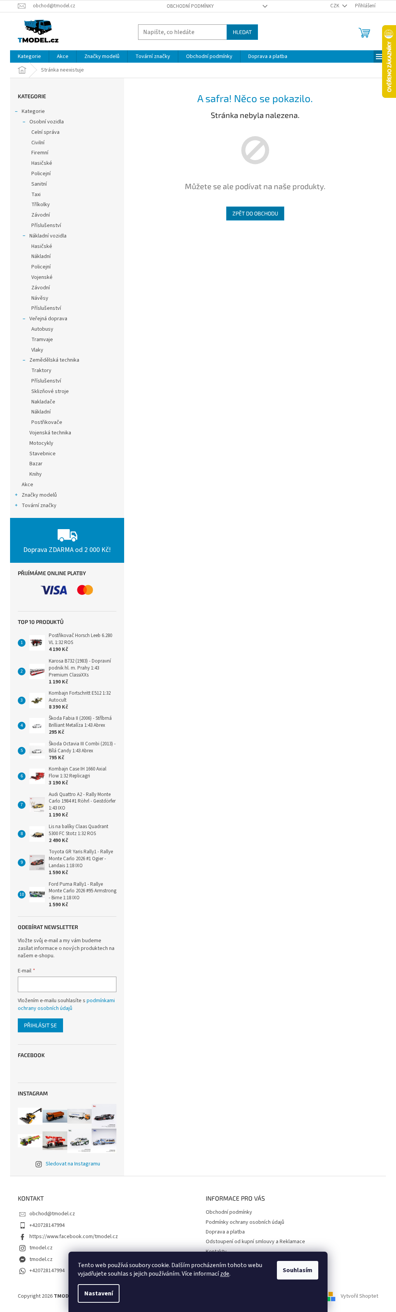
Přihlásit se (40, 1025)
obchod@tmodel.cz (52, 1214)
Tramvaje (42, 339)
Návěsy (39, 298)
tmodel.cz (41, 1248)
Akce (27, 485)
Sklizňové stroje (50, 391)
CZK (335, 5)
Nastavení (98, 1293)
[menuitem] (29, 56)
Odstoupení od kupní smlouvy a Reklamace (255, 1241)
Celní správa (45, 132)
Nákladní (41, 256)
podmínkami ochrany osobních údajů (66, 1004)
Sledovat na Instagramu (73, 1164)
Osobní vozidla (46, 122)
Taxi (36, 194)
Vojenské (42, 277)
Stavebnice (42, 454)
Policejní (41, 174)
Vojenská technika (50, 433)
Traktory (41, 370)
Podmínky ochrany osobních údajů (245, 1222)
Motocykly (41, 443)
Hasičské (41, 163)
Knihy (35, 474)
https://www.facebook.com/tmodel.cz (73, 1236)
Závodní (40, 215)
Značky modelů (39, 495)
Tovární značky (39, 505)
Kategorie (33, 111)
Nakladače (43, 402)
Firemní (39, 153)
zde (224, 1273)
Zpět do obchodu (255, 213)
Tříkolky (40, 204)
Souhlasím (297, 1270)
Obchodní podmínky (190, 6)
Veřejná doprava (48, 319)
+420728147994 (47, 1225)
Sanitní (39, 184)
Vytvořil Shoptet (359, 1296)
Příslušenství (46, 225)
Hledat (242, 32)
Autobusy (42, 329)
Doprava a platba (225, 1232)
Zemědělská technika (54, 360)
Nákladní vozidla (48, 236)
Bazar (36, 464)
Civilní (37, 143)
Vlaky (37, 350)
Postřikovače (46, 422)
